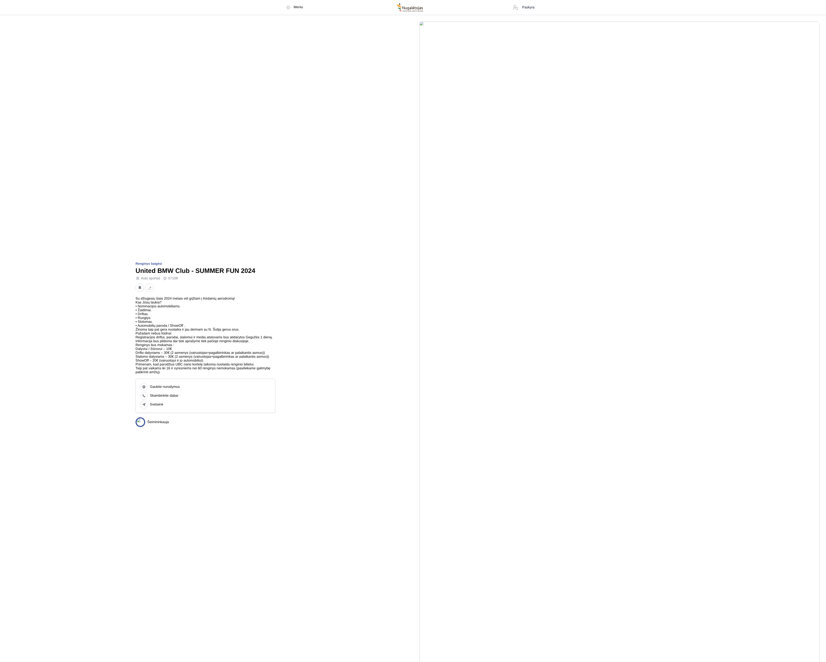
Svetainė (156, 404)
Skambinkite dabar (164, 396)
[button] (140, 287)
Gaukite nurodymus (165, 387)
